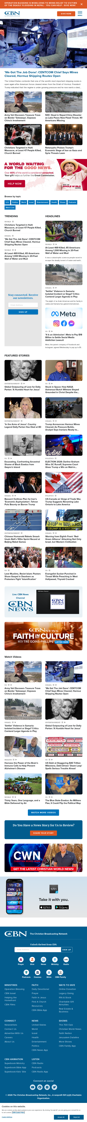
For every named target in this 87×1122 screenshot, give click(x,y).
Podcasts (72, 202)
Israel (31, 202)
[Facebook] (40, 1087)
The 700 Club (66, 1025)
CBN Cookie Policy (18, 1112)
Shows (62, 202)
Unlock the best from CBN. (43, 944)
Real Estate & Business (66, 1010)
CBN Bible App (39, 1010)
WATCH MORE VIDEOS (43, 812)
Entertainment (42, 202)
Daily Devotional (40, 989)
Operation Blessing (14, 989)
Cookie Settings (7, 1117)
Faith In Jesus (39, 997)
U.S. (7, 202)
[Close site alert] (81, 4)
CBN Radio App (40, 1071)
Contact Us (11, 1029)
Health (54, 202)
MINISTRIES (11, 985)
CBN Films (10, 1004)
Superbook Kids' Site (15, 1071)
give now (66, 13)
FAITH (35, 985)
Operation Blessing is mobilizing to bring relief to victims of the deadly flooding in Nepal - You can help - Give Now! (41, 4)
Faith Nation (65, 1033)
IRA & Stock (65, 997)
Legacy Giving (66, 993)
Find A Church (39, 1001)
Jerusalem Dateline (69, 1037)
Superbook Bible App (15, 1067)
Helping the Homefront (11, 999)
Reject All (77, 1117)
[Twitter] (54, 1087)
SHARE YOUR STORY (43, 833)
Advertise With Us (14, 1033)
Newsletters (11, 1025)
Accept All (61, 1117)
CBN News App (40, 1050)
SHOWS (63, 1020)
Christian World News (70, 1029)
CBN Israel (10, 993)
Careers (9, 1037)
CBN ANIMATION (14, 1059)
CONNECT (10, 1020)
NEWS (35, 1020)
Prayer (35, 993)
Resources (37, 1006)
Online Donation (67, 989)
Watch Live (10, 207)
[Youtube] (32, 1087)
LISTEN (36, 1059)
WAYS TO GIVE (67, 985)
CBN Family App (67, 1046)
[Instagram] (47, 1087)
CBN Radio (37, 1063)
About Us (9, 1041)
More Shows (65, 1041)
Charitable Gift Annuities (66, 1003)
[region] (43, 1112)
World (23, 202)
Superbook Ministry (15, 1063)
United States (39, 1025)
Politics (15, 202)
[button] (78, 13)
